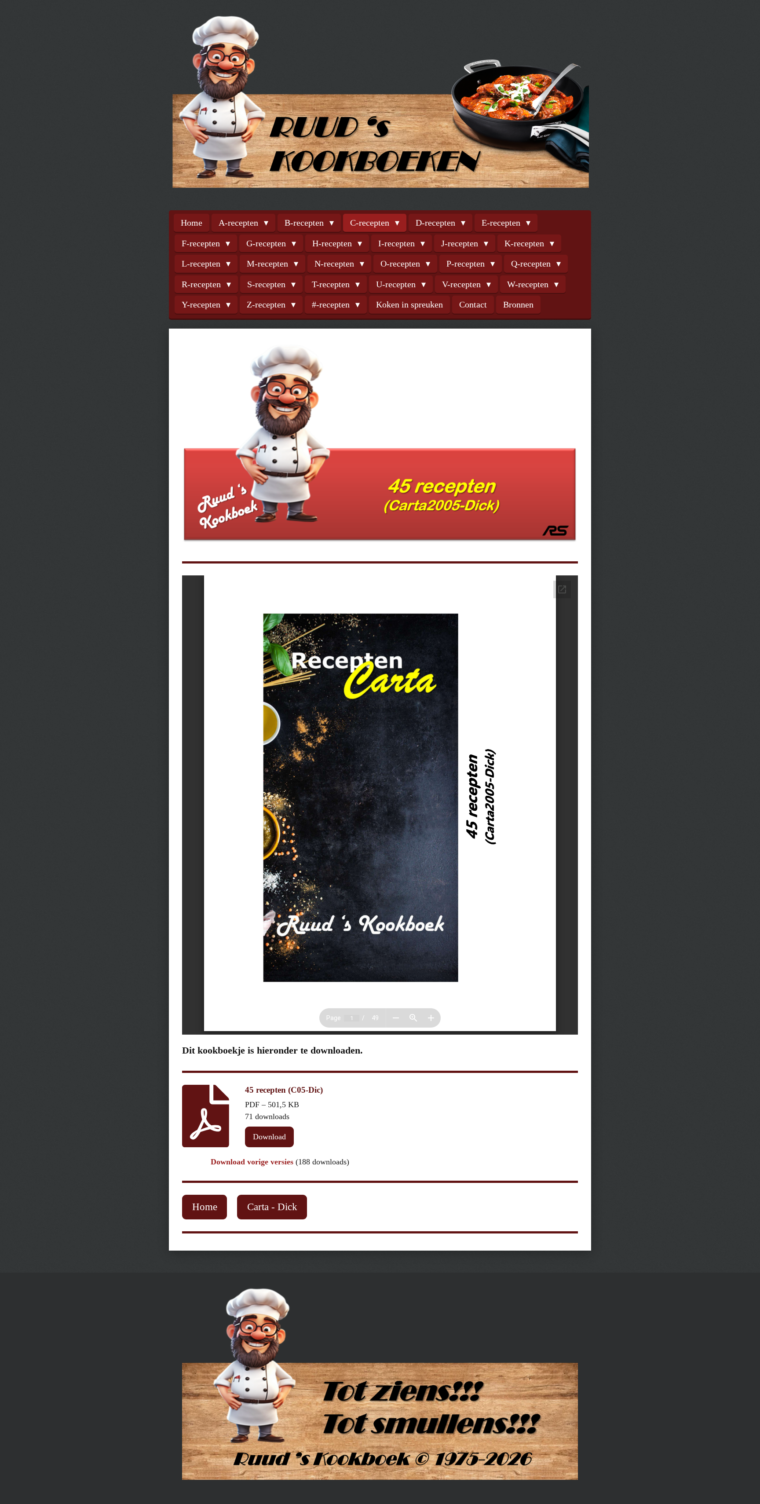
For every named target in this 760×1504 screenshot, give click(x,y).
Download (269, 1136)
